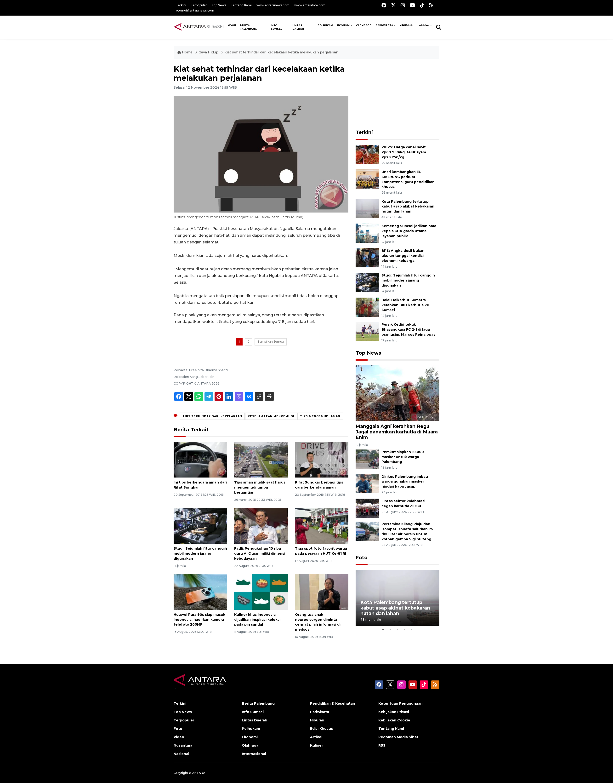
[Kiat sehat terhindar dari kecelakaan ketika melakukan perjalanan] (397, 393)
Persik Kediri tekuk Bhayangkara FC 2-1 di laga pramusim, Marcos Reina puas (408, 329)
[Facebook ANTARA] (383, 5)
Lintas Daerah (298, 27)
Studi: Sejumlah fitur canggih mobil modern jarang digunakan (200, 553)
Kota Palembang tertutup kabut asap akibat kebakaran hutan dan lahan (407, 206)
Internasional (254, 754)
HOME (232, 25)
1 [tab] (383, 629)
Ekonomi (343, 25)
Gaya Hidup (209, 52)
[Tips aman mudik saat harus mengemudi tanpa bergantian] (261, 459)
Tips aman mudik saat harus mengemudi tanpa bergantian (259, 487)
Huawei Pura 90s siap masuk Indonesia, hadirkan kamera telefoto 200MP (199, 619)
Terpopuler (199, 5)
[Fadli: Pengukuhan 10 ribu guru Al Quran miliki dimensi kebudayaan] (261, 525)
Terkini (181, 5)
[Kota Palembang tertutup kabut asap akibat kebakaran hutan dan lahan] (367, 208)
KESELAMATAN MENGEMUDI (271, 416)
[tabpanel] (397, 598)
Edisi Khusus (321, 728)
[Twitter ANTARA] (393, 5)
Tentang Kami (241, 5)
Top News (219, 5)
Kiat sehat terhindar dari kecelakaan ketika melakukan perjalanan (281, 52)
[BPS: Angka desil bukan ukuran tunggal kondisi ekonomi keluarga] (367, 257)
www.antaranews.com (272, 5)
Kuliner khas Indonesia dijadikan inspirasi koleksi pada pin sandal (257, 619)
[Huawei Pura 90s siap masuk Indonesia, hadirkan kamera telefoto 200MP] (200, 591)
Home (187, 52)
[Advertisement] (397, 94)
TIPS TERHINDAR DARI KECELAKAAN (212, 416)
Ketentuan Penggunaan (400, 703)
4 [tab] (404, 629)
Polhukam (325, 25)
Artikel (316, 737)
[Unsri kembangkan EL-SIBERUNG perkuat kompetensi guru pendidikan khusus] (367, 178)
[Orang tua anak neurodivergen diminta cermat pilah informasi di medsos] (321, 591)
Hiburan (405, 25)
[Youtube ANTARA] (412, 5)
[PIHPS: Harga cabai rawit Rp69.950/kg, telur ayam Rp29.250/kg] (367, 154)
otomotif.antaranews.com (195, 10)
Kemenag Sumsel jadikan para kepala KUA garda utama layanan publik (408, 231)
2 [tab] (390, 629)
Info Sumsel (276, 27)
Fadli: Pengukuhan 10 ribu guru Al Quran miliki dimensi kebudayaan (259, 553)
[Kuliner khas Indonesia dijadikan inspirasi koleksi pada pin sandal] (261, 591)
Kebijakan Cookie (394, 720)
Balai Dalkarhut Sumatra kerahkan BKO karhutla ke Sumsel (405, 305)
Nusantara (183, 745)
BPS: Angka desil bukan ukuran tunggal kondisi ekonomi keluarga (403, 255)
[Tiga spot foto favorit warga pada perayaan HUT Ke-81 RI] (321, 525)
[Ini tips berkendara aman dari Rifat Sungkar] (200, 459)
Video (179, 737)
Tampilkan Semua (270, 341)
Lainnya (423, 25)
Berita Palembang (248, 27)
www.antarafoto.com (309, 5)
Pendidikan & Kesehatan (332, 703)
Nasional (181, 754)
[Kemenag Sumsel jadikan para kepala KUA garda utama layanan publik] (367, 233)
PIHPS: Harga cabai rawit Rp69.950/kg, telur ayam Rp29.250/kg (403, 152)
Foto (362, 557)
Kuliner (316, 745)
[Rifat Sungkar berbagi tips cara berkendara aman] (321, 459)
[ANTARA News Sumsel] (200, 27)
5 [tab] (411, 629)
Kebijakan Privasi (393, 712)
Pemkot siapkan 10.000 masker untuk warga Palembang (402, 457)
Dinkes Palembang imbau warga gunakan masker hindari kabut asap (404, 481)
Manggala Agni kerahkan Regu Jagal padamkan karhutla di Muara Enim (397, 431)
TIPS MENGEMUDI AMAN (320, 416)
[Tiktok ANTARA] (422, 5)
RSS (382, 745)
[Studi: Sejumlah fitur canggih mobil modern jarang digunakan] (200, 525)
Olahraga (363, 25)
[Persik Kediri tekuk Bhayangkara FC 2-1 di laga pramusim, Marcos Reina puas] (367, 331)
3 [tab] (397, 629)
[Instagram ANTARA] (403, 5)
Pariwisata (384, 25)
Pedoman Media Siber (398, 737)
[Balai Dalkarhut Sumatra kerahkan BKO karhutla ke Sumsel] (367, 307)
